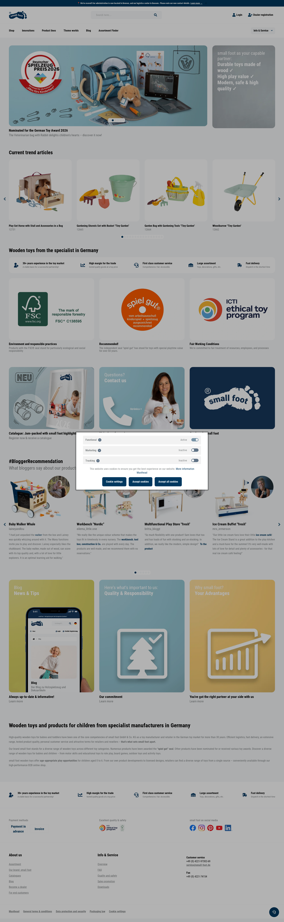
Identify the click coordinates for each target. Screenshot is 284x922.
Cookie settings (114, 481)
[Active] (195, 439)
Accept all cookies (168, 481)
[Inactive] (195, 450)
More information (185, 468)
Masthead (142, 472)
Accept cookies (140, 481)
